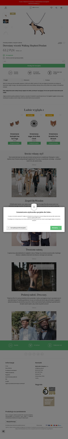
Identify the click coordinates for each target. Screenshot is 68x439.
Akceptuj (55, 228)
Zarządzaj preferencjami (18, 228)
